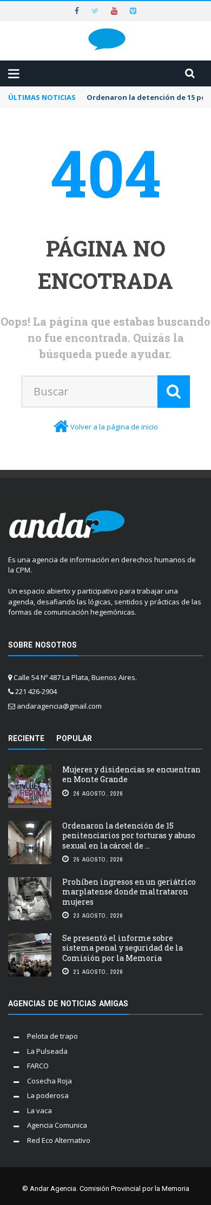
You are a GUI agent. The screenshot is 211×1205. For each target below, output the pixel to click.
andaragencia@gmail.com (59, 706)
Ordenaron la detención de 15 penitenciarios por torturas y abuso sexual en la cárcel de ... (128, 835)
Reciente (26, 738)
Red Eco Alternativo (58, 1140)
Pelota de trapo (52, 1036)
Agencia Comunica (57, 1125)
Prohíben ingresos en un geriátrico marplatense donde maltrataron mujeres (129, 891)
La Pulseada (47, 1051)
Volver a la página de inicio (114, 427)
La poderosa (48, 1095)
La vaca (39, 1110)
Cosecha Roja (49, 1081)
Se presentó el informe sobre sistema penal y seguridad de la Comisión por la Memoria (122, 947)
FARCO (38, 1066)
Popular (74, 738)
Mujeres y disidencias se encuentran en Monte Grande (131, 774)
